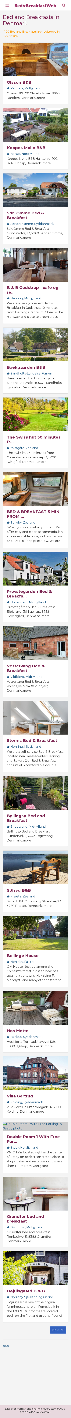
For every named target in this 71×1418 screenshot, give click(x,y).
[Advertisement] (35, 1377)
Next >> (58, 1330)
